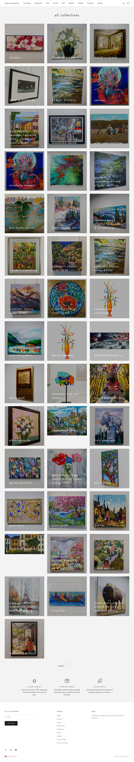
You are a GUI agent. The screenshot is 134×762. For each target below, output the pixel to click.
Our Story (90, 3)
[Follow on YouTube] (16, 750)
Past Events (61, 726)
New (47, 3)
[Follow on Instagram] (11, 750)
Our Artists (27, 3)
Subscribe (11, 723)
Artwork (59, 719)
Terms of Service (62, 743)
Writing (99, 3)
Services (71, 3)
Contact (80, 3)
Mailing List (38, 3)
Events (55, 3)
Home (59, 716)
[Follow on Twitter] (6, 750)
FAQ (63, 3)
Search (59, 733)
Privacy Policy (61, 739)
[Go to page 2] (73, 664)
